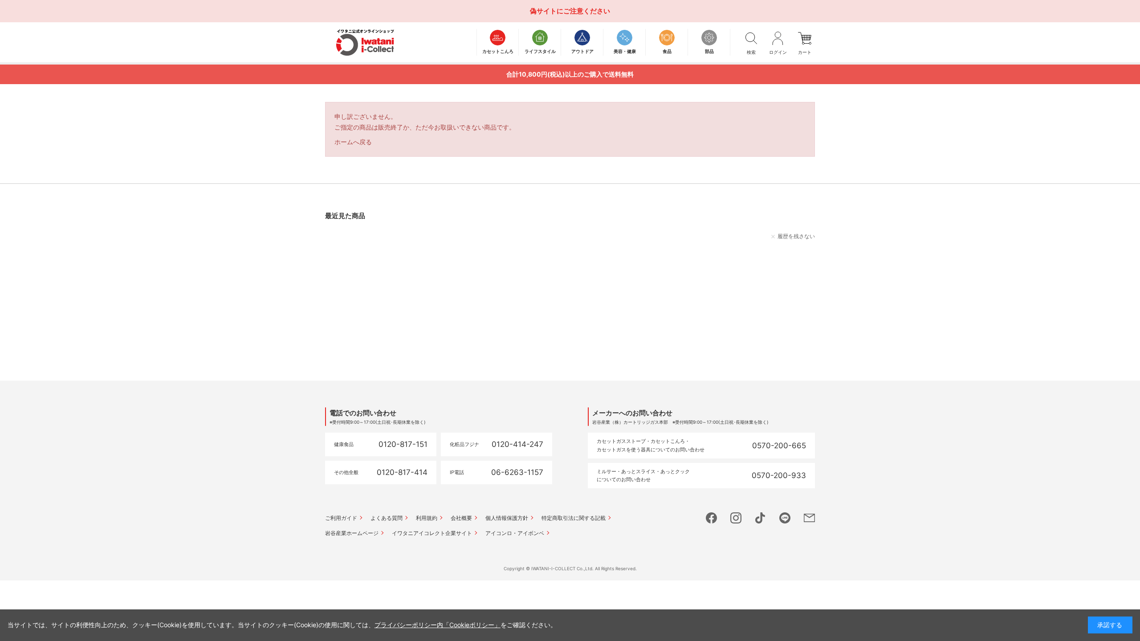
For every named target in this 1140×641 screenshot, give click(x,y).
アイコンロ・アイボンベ (514, 533)
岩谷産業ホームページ (352, 533)
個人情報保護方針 (506, 518)
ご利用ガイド (341, 518)
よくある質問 (386, 518)
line (784, 517)
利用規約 (426, 518)
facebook (711, 517)
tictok (760, 517)
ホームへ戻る (353, 142)
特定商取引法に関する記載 (574, 518)
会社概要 (461, 518)
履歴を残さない (796, 236)
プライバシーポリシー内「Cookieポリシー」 (438, 625)
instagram (735, 517)
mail (809, 517)
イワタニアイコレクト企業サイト (432, 533)
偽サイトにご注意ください (570, 11)
